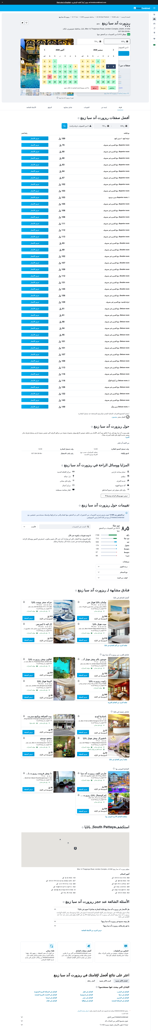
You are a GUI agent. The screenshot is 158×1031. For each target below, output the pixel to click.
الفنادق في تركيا (124, 995)
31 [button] (44, 82)
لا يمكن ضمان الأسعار (83, 1011)
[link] (116, 645)
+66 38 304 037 (124, 31)
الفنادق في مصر (88, 998)
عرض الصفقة (83, 618)
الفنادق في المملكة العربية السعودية (45, 992)
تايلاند (117, 17)
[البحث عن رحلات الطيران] (154, 14)
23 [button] (98, 77)
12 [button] (83, 66)
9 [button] (98, 66)
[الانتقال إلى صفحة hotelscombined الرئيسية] (141, 8)
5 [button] (82, 61)
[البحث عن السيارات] (154, 23)
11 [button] (88, 66)
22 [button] (103, 77)
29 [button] (103, 82)
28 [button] (108, 82)
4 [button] (87, 61)
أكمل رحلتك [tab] (91, 981)
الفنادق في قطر (88, 992)
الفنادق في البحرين (123, 998)
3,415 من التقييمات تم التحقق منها (109, 34)
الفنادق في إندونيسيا (86, 995)
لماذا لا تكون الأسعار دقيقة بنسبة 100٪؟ (114, 1024)
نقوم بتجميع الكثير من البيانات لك (116, 1021)
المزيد (127, 437)
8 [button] (103, 66)
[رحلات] (154, 39)
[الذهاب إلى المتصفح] (154, 32)
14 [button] (108, 71)
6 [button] (113, 66)
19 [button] (83, 71)
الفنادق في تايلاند (51, 1001)
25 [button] (88, 77)
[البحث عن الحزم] (154, 28)
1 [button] (103, 61)
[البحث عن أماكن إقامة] (154, 19)
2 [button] (98, 61)
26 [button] (83, 77)
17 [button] (93, 71)
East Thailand (105, 17)
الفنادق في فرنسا (51, 998)
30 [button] (98, 82)
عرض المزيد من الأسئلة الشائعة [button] (91, 930)
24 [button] (93, 77)
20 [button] (113, 77)
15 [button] (103, 71)
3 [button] (92, 61)
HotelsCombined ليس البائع (118, 1017)
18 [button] (88, 71)
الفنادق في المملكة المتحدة (120, 1001)
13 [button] (113, 71)
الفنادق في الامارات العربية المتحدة (46, 995)
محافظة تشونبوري (89, 17)
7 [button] (108, 66)
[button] (2, 2)
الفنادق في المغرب (123, 992)
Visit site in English (64, 2)
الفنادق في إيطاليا (87, 1001)
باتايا (77, 17)
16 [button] (98, 71)
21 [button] (108, 77)
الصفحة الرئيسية (125, 17)
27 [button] (113, 82)
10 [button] (93, 66)
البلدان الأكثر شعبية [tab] (121, 981)
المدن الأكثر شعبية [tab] (105, 981)
